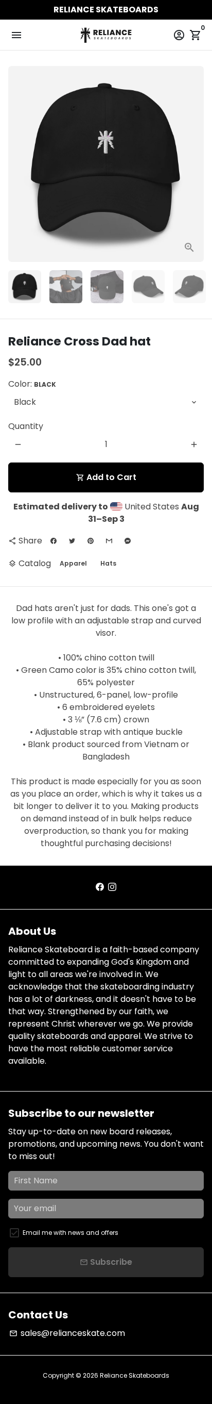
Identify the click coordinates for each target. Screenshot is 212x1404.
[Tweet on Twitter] (72, 541)
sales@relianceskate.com (67, 1333)
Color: (32, 384)
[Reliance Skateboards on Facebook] (100, 887)
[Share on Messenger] (127, 541)
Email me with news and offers (70, 1232)
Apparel (73, 563)
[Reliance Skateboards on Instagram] (112, 887)
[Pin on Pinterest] (90, 541)
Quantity (25, 426)
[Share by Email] (109, 541)
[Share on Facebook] (53, 541)
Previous (18, 164)
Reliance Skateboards (134, 1375)
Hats (108, 563)
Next (194, 164)
